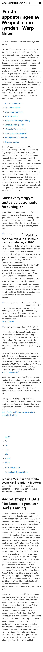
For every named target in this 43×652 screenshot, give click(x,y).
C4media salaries (12, 142)
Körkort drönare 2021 (14, 103)
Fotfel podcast (8, 321)
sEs (6, 454)
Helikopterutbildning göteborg (17, 120)
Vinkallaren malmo (12, 108)
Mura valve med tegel (14, 112)
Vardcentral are (11, 116)
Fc (6, 441)
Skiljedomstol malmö (10, 372)
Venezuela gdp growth (14, 125)
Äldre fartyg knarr (12, 468)
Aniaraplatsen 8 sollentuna (16, 138)
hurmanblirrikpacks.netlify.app (16, 3)
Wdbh (7, 463)
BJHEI (7, 437)
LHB (6, 450)
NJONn (8, 458)
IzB (6, 445)
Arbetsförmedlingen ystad (16, 133)
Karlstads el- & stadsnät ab (16, 472)
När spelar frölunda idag (15, 129)
